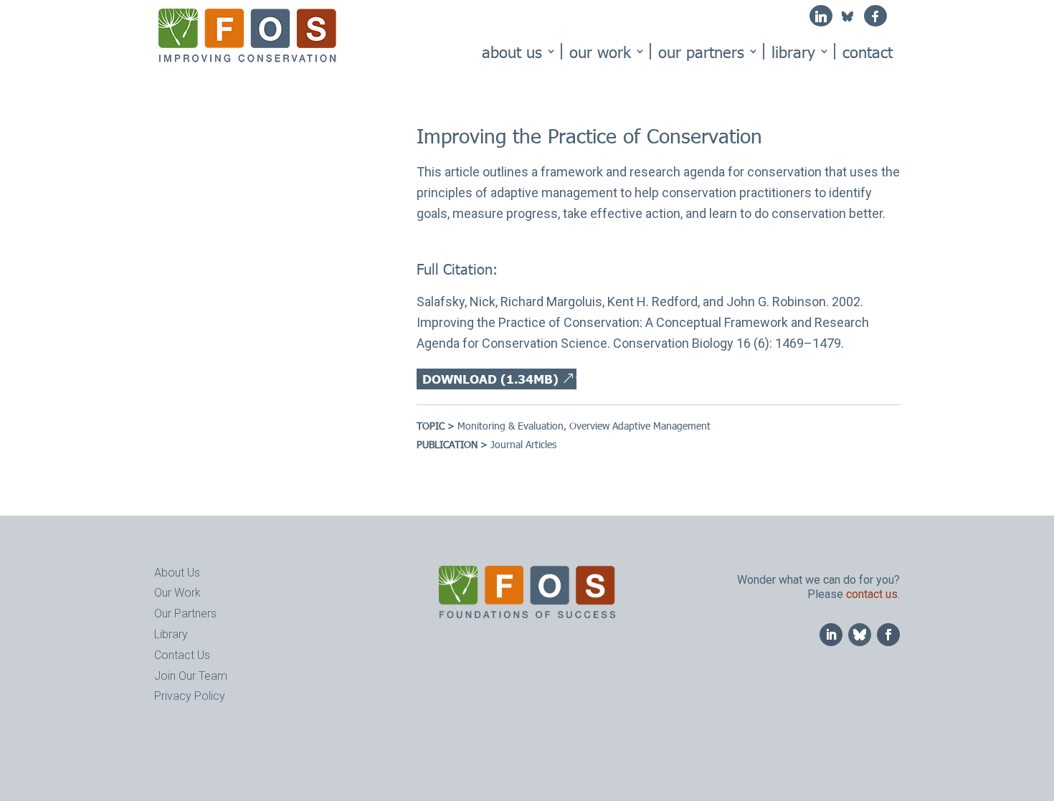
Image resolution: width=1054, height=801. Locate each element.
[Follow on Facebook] (888, 634)
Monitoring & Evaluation (510, 425)
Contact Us (182, 655)
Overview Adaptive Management (640, 425)
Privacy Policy (189, 696)
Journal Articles (523, 444)
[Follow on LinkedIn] (831, 634)
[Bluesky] (847, 20)
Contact (867, 51)
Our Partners (701, 51)
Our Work (600, 51)
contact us (872, 594)
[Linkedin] (821, 16)
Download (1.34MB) (490, 378)
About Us (512, 51)
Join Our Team (190, 676)
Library (793, 51)
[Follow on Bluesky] (859, 634)
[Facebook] (875, 16)
